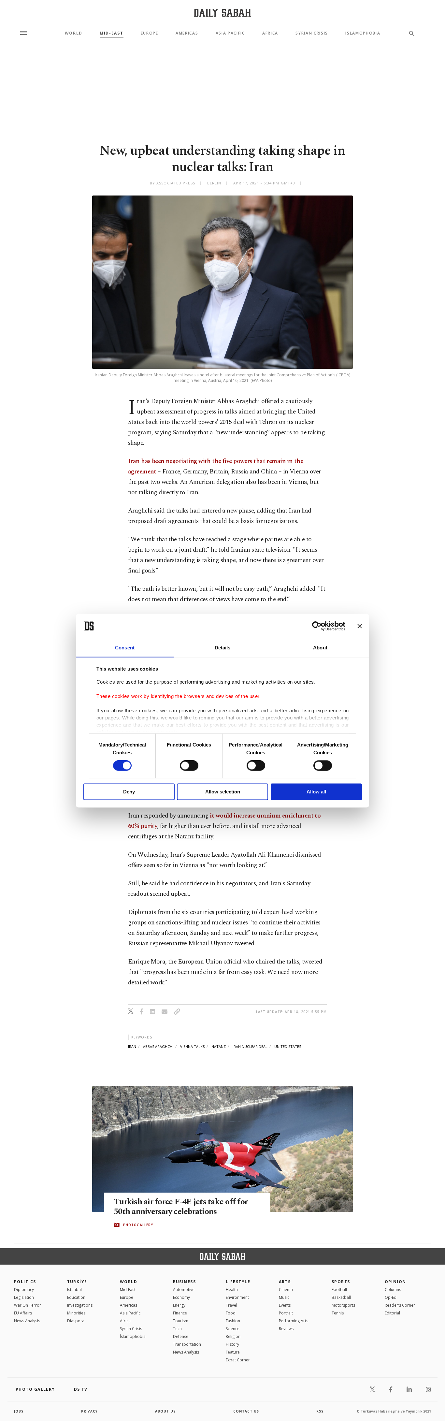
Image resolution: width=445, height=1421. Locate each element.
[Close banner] (359, 626)
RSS (319, 1411)
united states (287, 1046)
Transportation (187, 1344)
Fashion (233, 1321)
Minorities (76, 1313)
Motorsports (343, 1305)
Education (76, 1297)
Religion (233, 1336)
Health (232, 1289)
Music (284, 1297)
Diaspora (75, 1321)
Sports (341, 1281)
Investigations (80, 1305)
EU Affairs (23, 1313)
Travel (231, 1305)
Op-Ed (390, 1297)
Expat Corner (238, 1360)
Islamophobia (362, 33)
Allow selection (222, 791)
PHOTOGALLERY (138, 1225)
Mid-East (111, 33)
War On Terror (27, 1305)
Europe (149, 33)
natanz (218, 1046)
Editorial (392, 1313)
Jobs (18, 1411)
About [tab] (320, 647)
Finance (180, 1313)
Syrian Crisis (311, 33)
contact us (246, 1411)
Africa (270, 33)
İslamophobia (133, 1336)
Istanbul (74, 1289)
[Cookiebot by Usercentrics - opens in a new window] (316, 626)
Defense (180, 1336)
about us (165, 1411)
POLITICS (25, 1281)
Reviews (286, 1328)
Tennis (338, 1313)
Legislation (24, 1297)
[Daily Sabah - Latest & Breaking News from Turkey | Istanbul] (222, 12)
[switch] (189, 765)
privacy (89, 1411)
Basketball (341, 1297)
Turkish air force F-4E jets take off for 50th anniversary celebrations (181, 1207)
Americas (187, 33)
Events (285, 1305)
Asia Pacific (230, 33)
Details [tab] (223, 647)
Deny (129, 791)
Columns (393, 1289)
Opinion (395, 1281)
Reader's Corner (400, 1305)
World (73, 33)
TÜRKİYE (77, 1281)
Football (339, 1289)
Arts (285, 1281)
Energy (179, 1305)
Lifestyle (238, 1281)
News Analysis (27, 1321)
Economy (181, 1297)
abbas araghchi (158, 1046)
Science (232, 1328)
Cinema (286, 1289)
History (232, 1344)
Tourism (180, 1321)
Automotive (183, 1289)
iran (132, 1046)
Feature (233, 1352)
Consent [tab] (125, 647)
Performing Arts (293, 1321)
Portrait (286, 1313)
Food (231, 1313)
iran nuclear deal (250, 1046)
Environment (237, 1297)
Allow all (316, 791)
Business (184, 1281)
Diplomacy (24, 1289)
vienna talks (192, 1046)
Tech (177, 1328)
